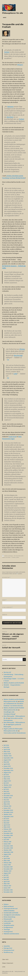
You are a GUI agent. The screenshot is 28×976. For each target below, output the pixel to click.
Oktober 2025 (8, 755)
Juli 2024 (6, 774)
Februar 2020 (8, 829)
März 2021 (7, 804)
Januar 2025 (7, 766)
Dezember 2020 (8, 810)
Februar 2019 (7, 841)
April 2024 (7, 776)
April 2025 (7, 764)
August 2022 (7, 787)
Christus (22, 349)
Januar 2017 (7, 888)
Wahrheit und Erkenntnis (11, 933)
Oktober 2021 (7, 797)
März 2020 (7, 827)
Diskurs (6, 904)
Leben (17, 557)
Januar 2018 (7, 865)
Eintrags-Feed (8, 948)
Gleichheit (10, 117)
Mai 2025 (6, 762)
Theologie (7, 929)
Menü (4, 17)
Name (4, 600)
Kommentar (6, 577)
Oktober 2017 (7, 871)
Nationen (10, 107)
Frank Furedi (12, 436)
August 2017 (7, 873)
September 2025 (8, 758)
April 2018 (7, 858)
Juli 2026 (6, 745)
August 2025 (7, 760)
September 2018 (8, 852)
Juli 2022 (6, 789)
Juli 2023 (6, 783)
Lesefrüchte (7, 923)
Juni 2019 (6, 839)
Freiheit (6, 52)
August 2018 (7, 854)
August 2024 (7, 772)
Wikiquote (20, 64)
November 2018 (8, 848)
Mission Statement (7, 963)
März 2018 (7, 860)
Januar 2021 (7, 808)
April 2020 (7, 825)
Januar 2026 (7, 753)
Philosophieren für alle (12, 13)
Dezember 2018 (8, 846)
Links (3, 967)
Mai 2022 (6, 791)
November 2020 (8, 812)
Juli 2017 (6, 875)
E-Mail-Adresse (7, 607)
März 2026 (7, 751)
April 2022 (7, 793)
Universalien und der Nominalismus (15, 733)
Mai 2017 (6, 879)
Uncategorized (8, 931)
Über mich (5, 959)
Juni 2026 (6, 747)
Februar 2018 (7, 862)
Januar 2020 (7, 831)
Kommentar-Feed (9, 950)
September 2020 (8, 816)
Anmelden (7, 946)
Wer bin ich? (7, 672)
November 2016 (8, 892)
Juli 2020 (6, 818)
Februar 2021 (7, 806)
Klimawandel (8, 919)
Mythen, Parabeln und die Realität (14, 683)
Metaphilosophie (9, 925)
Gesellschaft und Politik (11, 912)
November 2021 (8, 795)
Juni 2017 (6, 877)
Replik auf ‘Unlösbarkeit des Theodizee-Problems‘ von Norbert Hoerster (14, 703)
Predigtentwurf (8, 927)
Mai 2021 (6, 800)
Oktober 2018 (7, 850)
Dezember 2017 (8, 867)
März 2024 (7, 779)
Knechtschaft (18, 355)
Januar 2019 (7, 844)
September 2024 (8, 770)
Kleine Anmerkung (9, 917)
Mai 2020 (6, 823)
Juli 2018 (6, 856)
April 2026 (7, 749)
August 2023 (7, 781)
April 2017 (7, 881)
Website (4, 614)
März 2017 (7, 883)
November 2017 (8, 869)
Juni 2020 (6, 820)
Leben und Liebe (6, 557)
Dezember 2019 (8, 833)
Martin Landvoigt (8, 555)
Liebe (15, 374)
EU (8, 359)
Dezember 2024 (8, 768)
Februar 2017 (7, 885)
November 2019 (8, 835)
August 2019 (7, 837)
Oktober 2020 (8, 814)
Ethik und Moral (9, 906)
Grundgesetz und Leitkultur (12, 915)
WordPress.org (8, 952)
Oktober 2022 (8, 785)
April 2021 (7, 802)
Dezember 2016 (8, 890)
